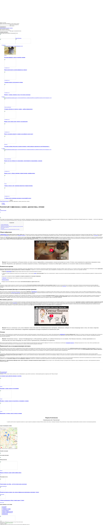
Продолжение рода (12, 46)
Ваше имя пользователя (14, 24)
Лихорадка (4, 277)
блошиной (15, 302)
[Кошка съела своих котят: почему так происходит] (10, 118)
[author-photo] (3, 371)
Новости (1, 470)
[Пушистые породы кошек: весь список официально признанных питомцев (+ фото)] (2, 490)
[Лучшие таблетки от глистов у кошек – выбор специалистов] (10, 106)
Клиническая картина (5, 225)
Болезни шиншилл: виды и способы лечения (14, 57)
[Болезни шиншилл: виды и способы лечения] (10, 54)
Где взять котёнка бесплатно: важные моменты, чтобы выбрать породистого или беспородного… (27, 146)
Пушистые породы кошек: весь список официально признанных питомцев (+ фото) (19, 492)
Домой (1, 201)
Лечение (2, 228)
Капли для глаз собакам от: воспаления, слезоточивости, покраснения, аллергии (23, 160)
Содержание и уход (19, 46)
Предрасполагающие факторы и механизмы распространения (12, 226)
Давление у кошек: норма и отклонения (9, 388)
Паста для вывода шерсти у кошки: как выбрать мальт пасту (18, 134)
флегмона (64, 286)
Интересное (11, 97)
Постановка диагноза (5, 227)
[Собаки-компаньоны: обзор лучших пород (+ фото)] (2, 498)
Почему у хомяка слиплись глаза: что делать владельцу (17, 94)
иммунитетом (34, 291)
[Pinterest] (9, 214)
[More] (17, 214)
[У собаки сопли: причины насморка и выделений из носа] (10, 195)
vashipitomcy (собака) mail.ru (9, 522)
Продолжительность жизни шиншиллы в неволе (15, 69)
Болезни (7, 46)
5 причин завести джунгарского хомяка (13, 82)
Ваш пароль (12, 25)
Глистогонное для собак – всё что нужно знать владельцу (13, 484)
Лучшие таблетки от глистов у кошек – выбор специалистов (18, 109)
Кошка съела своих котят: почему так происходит (16, 121)
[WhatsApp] (13, 214)
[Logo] (8, 43)
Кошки (3, 96)
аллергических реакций (15, 292)
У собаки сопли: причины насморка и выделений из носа (17, 198)
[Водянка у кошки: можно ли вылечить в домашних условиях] (6, 397)
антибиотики (62, 334)
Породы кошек (34, 97)
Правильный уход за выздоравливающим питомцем (10, 229)
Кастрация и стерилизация (18, 97)
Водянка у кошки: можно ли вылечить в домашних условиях (14, 400)
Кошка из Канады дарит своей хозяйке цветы (10, 472)
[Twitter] (5, 214)
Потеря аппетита (5, 279)
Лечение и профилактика (27, 97)
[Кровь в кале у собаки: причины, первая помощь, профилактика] (10, 170)
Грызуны (3, 45)
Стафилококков (3, 234)
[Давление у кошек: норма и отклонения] (6, 385)
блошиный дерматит (21, 235)
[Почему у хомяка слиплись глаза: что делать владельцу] (10, 91)
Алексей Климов (3, 210)
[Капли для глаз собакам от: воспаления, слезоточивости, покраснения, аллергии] (10, 157)
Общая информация (4, 224)
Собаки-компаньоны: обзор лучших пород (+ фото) (12, 500)
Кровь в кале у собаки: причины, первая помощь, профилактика (19, 173)
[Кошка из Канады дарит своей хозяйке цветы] (8, 469)
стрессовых (96, 235)
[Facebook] (2, 214)
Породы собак (34, 149)
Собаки (3, 148)
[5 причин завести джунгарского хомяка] (10, 79)
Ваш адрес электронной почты (15, 30)
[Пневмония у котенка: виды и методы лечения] (6, 410)
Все (5, 46)
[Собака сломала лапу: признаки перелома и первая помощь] (10, 182)
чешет (35, 273)
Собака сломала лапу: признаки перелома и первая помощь (18, 185)
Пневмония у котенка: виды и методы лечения (11, 413)
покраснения (8, 271)
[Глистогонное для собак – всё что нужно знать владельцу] (2, 481)
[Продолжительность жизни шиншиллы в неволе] (10, 66)
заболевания (6, 235)
